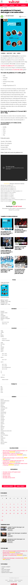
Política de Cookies (18, 580)
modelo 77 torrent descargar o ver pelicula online (15, 527)
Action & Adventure (5, 400)
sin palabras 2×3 (18, 191)
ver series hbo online (17, 69)
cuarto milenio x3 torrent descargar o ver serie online (7, 252)
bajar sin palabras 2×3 (7, 185)
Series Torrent (20, 486)
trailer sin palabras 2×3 (8, 199)
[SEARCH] (26, 1)
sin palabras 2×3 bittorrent (9, 192)
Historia (2, 423)
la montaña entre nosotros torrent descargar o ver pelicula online (20, 271)
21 (17, 510)
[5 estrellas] (8, 183)
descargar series (6, 476)
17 (2, 510)
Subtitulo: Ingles (4, 317)
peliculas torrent (6, 473)
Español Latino (4, 312)
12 (10, 507)
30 (25, 513)
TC (1, 371)
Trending (23, 5)
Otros (2, 429)
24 (2, 513)
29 (21, 513)
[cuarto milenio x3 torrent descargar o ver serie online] (7, 243)
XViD (2, 392)
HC (1, 345)
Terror (2, 439)
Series (2, 229)
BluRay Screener (6, 340)
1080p (2, 332)
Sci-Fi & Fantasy (4, 435)
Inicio (6, 580)
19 (10, 510)
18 (6, 510)
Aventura (17, 264)
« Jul (2, 520)
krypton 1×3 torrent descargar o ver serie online (20, 248)
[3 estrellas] (6, 183)
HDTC (2, 351)
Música (2, 428)
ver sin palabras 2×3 (20, 199)
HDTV (10, 228)
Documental (3, 412)
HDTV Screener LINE (6, 367)
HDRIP (2, 348)
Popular (12, 5)
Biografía (3, 406)
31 (2, 516)
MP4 (2, 389)
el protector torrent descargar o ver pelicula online (16, 539)
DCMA (19, 581)
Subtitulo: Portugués (5, 318)
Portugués (3, 315)
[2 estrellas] (5, 183)
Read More (10, 530)
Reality (2, 432)
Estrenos (3, 416)
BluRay (2, 336)
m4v (2, 391)
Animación (3, 402)
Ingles (2, 314)
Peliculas (17, 265)
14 (17, 507)
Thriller (2, 440)
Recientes (4, 5)
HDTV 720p (3, 265)
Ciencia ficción (4, 408)
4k (1, 333)
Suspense (3, 438)
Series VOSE (4, 323)
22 (21, 510)
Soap (2, 436)
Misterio (9, 265)
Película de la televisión (6, 430)
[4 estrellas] (7, 183)
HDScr (2, 350)
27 (14, 513)
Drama (2, 264)
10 (2, 507)
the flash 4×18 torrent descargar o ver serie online (21, 230)
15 (21, 507)
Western (2, 443)
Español (6, 228)
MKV (2, 267)
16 (25, 507)
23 (25, 510)
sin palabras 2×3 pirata (8, 196)
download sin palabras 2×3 (9, 189)
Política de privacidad (12, 581)
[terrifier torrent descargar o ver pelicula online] (4, 534)
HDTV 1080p (4, 366)
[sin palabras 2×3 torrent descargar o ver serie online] (7, 225)
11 (6, 507)
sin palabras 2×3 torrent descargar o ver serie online (7, 233)
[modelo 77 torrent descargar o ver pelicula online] (4, 528)
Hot (17, 5)
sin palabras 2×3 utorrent (8, 198)
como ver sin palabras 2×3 (8, 186)
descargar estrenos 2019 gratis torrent (11, 472)
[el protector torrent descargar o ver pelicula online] (4, 540)
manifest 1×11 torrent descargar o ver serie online (7, 270)
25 (6, 513)
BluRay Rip (4, 338)
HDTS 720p (4, 359)
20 (14, 510)
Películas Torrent (8, 486)
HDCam (2, 347)
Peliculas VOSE (5, 322)
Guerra (2, 422)
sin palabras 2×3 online (8, 195)
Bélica (2, 405)
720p (2, 330)
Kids (2, 425)
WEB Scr (3, 377)
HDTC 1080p (4, 355)
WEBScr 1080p (5, 379)
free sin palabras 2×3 (7, 191)
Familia (2, 418)
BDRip (2, 335)
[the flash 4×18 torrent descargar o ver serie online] (21, 223)
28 (17, 513)
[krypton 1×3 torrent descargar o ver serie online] (21, 241)
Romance (23, 265)
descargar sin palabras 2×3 (9, 188)
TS (1, 372)
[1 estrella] (4, 183)
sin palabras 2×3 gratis (8, 194)
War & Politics (4, 442)
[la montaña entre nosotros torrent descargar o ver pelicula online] (21, 263)
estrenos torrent (6, 474)
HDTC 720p (4, 353)
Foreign (2, 420)
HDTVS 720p (4, 369)
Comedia (3, 409)
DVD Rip (2, 344)
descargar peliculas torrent (9, 477)
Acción (2, 399)
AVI (2, 228)
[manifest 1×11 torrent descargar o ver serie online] (7, 262)
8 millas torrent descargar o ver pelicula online (13, 457)
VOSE (16, 267)
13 (14, 507)
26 (10, 513)
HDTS (2, 357)
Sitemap (11, 580)
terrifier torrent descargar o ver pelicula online (17, 533)
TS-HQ (3, 375)
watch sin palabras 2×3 (8, 201)
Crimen (2, 410)
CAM (2, 342)
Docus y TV (3, 413)
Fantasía (2, 419)
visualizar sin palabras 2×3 (7, 65)
